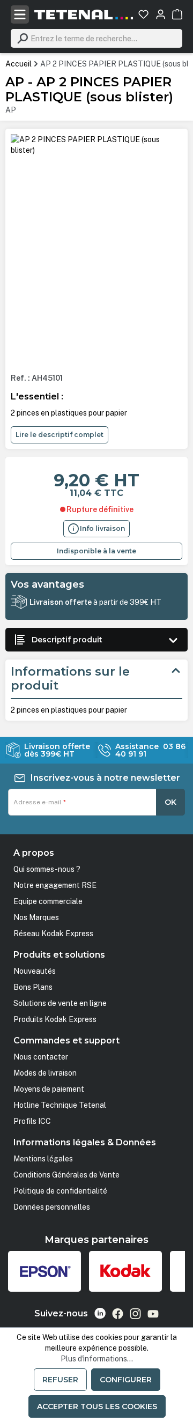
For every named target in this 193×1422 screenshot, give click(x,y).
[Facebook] (117, 1313)
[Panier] (177, 14)
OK (170, 802)
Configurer (126, 1379)
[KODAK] (125, 1271)
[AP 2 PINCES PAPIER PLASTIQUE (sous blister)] (96, 144)
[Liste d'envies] (143, 14)
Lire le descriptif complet (59, 435)
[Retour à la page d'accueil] (83, 14)
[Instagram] (135, 1313)
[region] (96, 249)
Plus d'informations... (97, 1358)
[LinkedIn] (100, 1313)
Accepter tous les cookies (97, 1406)
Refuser (60, 1379)
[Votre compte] (160, 14)
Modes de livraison (45, 1073)
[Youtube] (153, 1313)
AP (10, 110)
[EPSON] (44, 1271)
